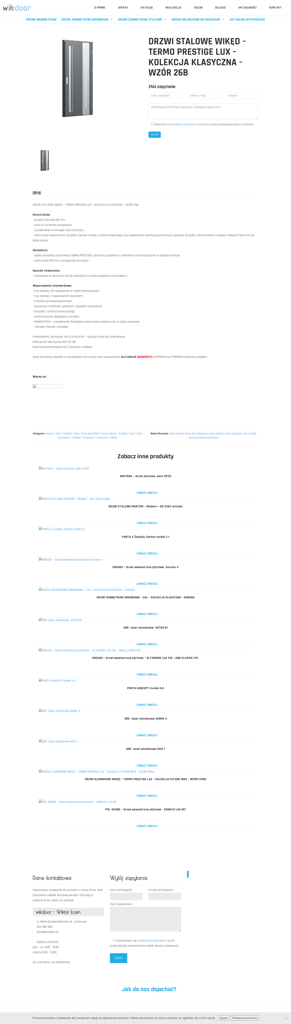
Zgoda (223, 1017)
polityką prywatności (152, 941)
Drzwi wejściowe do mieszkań (196, 19)
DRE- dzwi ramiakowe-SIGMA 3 (146, 719)
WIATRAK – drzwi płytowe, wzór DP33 (145, 476)
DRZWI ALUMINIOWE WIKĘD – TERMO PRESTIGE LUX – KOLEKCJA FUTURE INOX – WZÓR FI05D (145, 779)
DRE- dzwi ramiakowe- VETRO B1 (146, 628)
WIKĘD (114, 437)
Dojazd (220, 8)
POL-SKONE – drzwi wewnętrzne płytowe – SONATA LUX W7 (145, 809)
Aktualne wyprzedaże (247, 19)
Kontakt (275, 8)
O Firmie (99, 8)
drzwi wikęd (250, 433)
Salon (198, 8)
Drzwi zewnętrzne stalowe (140, 19)
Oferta (123, 8)
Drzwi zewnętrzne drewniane (84, 19)
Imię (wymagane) (121, 890)
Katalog (147, 8)
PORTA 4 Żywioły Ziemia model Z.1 (145, 537)
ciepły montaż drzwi (179, 433)
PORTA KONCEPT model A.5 (145, 688)
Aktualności (247, 8)
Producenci (89, 437)
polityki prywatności (183, 124)
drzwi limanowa (200, 433)
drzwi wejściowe (233, 433)
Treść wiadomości (121, 904)
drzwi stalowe (217, 433)
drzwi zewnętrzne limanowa (203, 437)
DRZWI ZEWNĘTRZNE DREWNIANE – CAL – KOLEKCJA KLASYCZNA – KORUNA (146, 597)
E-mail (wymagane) (160, 890)
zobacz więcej (147, 493)
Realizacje (173, 8)
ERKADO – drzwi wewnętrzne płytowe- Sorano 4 (145, 567)
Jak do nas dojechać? (148, 989)
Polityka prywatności (245, 1017)
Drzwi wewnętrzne (41, 19)
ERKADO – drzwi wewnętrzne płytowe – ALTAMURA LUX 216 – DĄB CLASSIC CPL (145, 658)
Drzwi (58, 433)
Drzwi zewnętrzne (91, 433)
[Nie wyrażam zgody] (286, 1018)
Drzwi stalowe (109, 433)
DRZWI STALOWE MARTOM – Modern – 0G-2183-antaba (145, 506)
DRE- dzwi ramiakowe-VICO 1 (145, 749)
